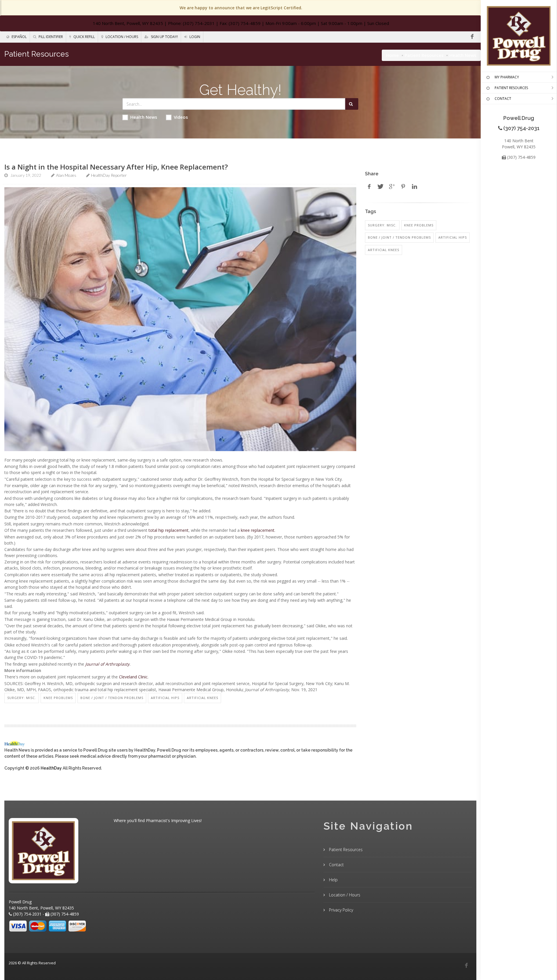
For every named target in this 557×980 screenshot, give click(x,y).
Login (194, 36)
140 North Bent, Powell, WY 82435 (128, 23)
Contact (336, 864)
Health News (143, 117)
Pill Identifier (50, 36)
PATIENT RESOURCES (511, 87)
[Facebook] (472, 36)
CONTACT (503, 98)
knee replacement (257, 530)
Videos (181, 117)
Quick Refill (84, 36)
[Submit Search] (351, 104)
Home (392, 55)
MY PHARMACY (507, 77)
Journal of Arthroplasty (107, 664)
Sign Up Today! (164, 36)
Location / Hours (121, 36)
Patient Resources (424, 55)
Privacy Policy (340, 910)
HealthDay (51, 768)
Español (19, 36)
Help (333, 879)
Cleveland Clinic (133, 677)
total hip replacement (169, 530)
